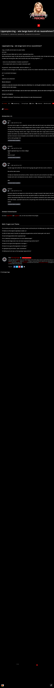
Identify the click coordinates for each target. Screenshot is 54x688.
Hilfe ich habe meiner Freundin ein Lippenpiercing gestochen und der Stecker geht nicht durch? (26, 233)
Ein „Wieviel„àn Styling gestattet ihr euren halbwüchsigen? (17, 238)
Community (24, 262)
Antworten (39, 103)
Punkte (9, 262)
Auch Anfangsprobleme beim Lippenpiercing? (14, 236)
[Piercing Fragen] (38, 11)
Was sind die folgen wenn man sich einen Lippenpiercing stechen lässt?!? (21, 241)
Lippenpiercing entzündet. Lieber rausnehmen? (14, 248)
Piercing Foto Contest (43, 262)
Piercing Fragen (25, 103)
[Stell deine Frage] (51, 685)
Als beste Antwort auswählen (14, 140)
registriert (17, 215)
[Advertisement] (27, 673)
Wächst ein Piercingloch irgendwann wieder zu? (15, 231)
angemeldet (9, 215)
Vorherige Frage (6, 272)
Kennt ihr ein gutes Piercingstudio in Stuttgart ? (15, 243)
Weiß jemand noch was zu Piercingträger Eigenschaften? (17, 251)
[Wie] (8, 123)
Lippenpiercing (13, 34)
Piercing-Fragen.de (5, 34)
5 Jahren (32, 103)
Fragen (18, 261)
